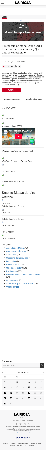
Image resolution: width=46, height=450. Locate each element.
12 (29, 387)
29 (5, 404)
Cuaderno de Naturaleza (17, 257)
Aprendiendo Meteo (15, 247)
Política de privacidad (35, 443)
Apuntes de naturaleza (16, 251)
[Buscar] (42, 365)
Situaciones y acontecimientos (19, 283)
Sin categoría (12, 280)
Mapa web (19, 445)
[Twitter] (20, 424)
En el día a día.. (13, 264)
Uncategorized (12, 286)
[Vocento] (23, 437)
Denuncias (11, 261)
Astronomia (11, 254)
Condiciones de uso (23, 443)
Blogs (4, 17)
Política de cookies (29, 445)
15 (5, 393)
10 (17, 387)
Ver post (12, 90)
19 (29, 393)
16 (11, 393)
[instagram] (25, 424)
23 (11, 398)
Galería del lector (14, 267)
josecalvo (23, 28)
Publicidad (12, 445)
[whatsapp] (29, 424)
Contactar (5, 443)
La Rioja (23, 414)
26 (29, 398)
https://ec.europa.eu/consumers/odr (23, 432)
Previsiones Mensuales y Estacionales (23, 274)
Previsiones (11, 271)
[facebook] (16, 424)
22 (5, 398)
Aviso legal (13, 443)
